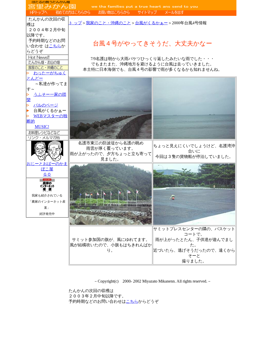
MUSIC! (42, 126)
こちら (55, 46)
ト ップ (75, 23)
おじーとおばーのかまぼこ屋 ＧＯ (47, 169)
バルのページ (46, 105)
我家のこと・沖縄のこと (108, 23)
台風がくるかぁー (151, 23)
